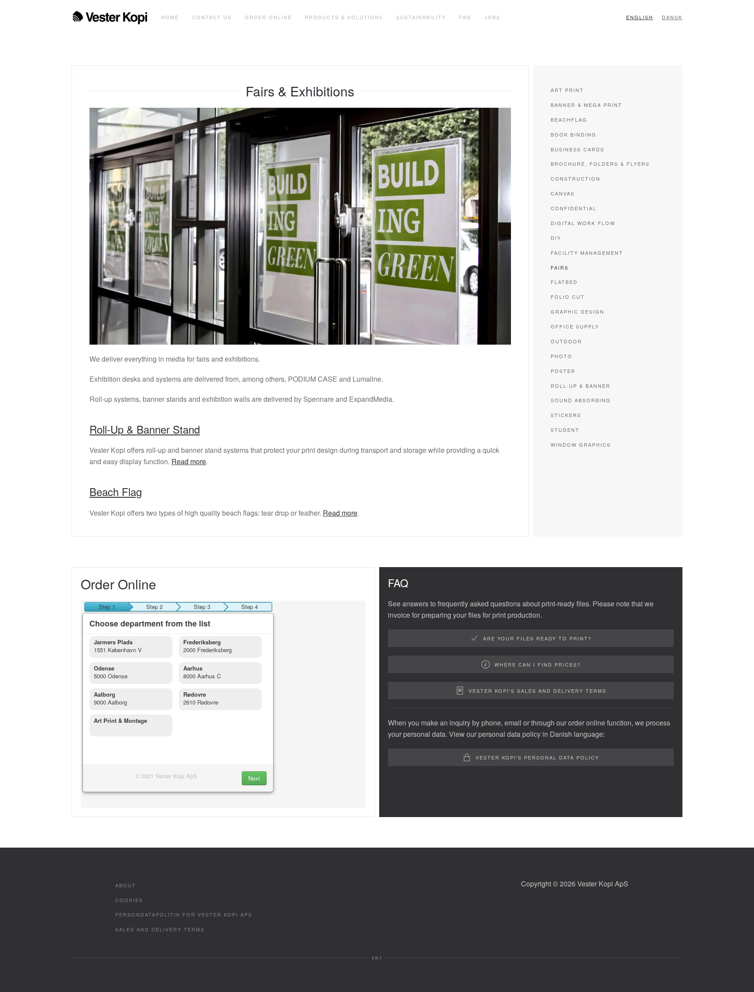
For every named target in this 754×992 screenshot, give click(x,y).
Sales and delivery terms (160, 929)
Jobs (492, 17)
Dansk (672, 17)
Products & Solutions (344, 17)
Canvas (563, 193)
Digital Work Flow (583, 222)
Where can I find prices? (537, 664)
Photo (561, 355)
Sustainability (421, 17)
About (125, 885)
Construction (575, 178)
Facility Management (587, 252)
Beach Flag (115, 491)
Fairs (560, 267)
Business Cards (577, 149)
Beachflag (569, 119)
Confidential (573, 208)
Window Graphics (581, 444)
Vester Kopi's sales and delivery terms (538, 690)
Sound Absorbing (581, 400)
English (639, 17)
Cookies (129, 899)
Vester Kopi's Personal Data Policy (537, 757)
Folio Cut (568, 296)
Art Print (567, 89)
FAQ (465, 17)
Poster (563, 370)
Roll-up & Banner (580, 385)
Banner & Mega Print (586, 104)
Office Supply (575, 326)
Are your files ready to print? (537, 638)
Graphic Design (577, 311)
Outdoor (566, 341)
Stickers (566, 414)
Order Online (268, 17)
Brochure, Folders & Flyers (600, 163)
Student (565, 429)
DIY (556, 237)
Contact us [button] (212, 17)
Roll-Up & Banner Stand (144, 429)
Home (170, 17)
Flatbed (564, 281)
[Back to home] (110, 17)
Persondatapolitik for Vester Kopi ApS (183, 914)
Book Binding (573, 134)
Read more (188, 461)
